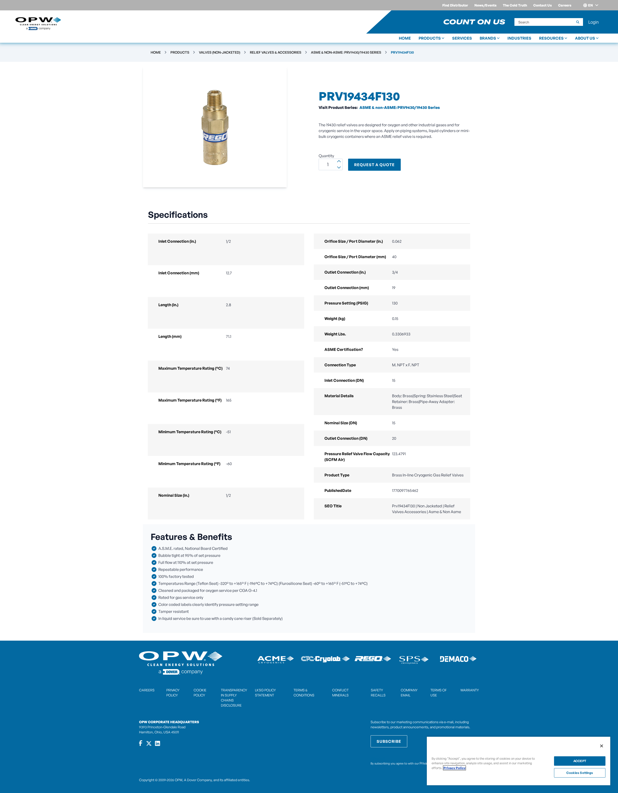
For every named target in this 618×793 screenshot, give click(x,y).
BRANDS (488, 38)
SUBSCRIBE (389, 741)
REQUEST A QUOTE (374, 164)
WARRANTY (469, 690)
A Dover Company (198, 780)
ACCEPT (579, 761)
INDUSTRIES (519, 38)
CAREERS (146, 690)
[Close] (601, 746)
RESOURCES (551, 38)
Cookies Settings (579, 773)
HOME (405, 38)
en (590, 5)
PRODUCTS (430, 38)
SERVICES (462, 38)
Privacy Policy (454, 768)
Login (593, 22)
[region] (518, 760)
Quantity (326, 155)
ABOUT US (585, 38)
